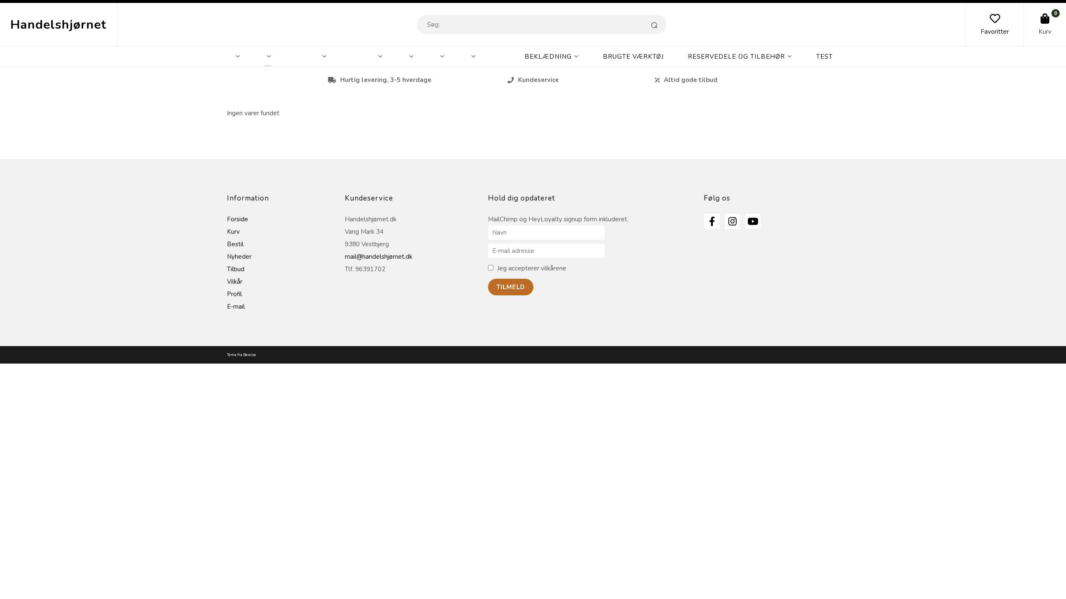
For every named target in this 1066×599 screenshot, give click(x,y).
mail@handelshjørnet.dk (378, 256)
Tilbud (235, 269)
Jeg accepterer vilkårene (531, 268)
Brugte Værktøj (633, 56)
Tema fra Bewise (241, 354)
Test (824, 56)
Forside (237, 219)
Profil (234, 294)
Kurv (1045, 31)
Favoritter (995, 31)
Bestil (235, 244)
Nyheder (239, 256)
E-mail (236, 306)
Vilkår (234, 281)
